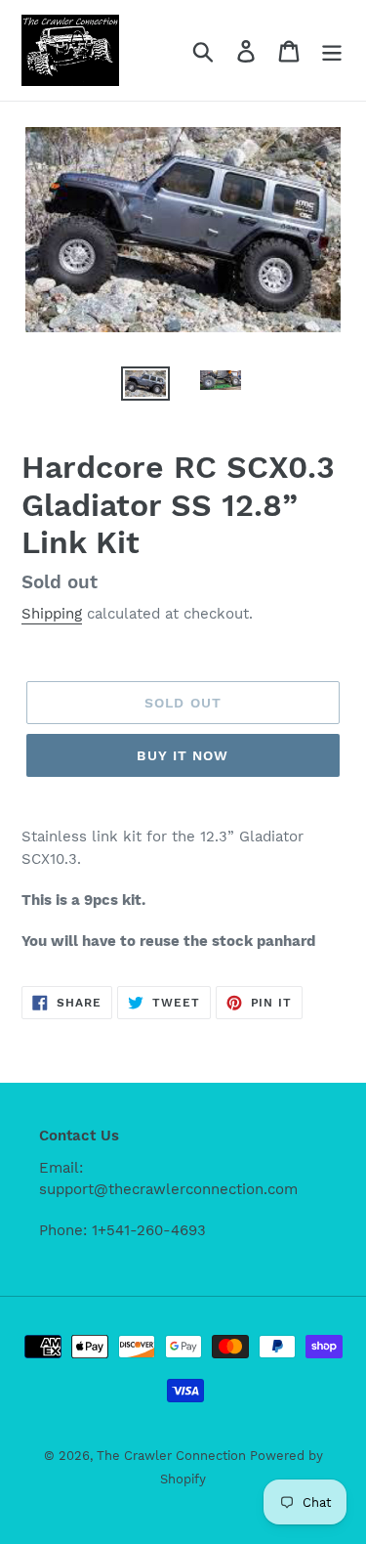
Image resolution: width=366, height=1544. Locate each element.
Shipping (51, 613)
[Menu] (331, 50)
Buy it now (182, 755)
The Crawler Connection (173, 1455)
